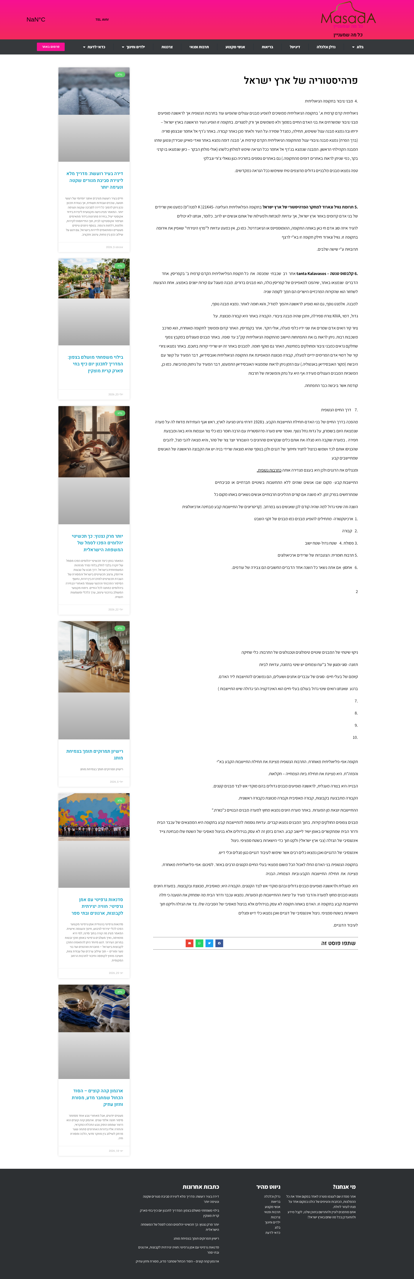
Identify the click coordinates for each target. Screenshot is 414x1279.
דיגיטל (295, 46)
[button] (219, 943)
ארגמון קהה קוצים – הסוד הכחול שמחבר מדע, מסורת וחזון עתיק (97, 1098)
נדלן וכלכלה (326, 46)
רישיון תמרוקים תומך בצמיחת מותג (196, 1238)
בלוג (360, 46)
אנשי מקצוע (235, 46)
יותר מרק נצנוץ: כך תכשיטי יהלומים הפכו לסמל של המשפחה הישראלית (97, 543)
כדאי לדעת (96, 46)
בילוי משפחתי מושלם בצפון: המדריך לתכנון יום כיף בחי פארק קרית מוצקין (95, 364)
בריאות (267, 46)
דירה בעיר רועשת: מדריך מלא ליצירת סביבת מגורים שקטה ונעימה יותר (94, 180)
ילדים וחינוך (135, 46)
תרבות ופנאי (199, 46)
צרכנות (167, 46)
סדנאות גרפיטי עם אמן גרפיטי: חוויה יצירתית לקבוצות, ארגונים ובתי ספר (97, 906)
